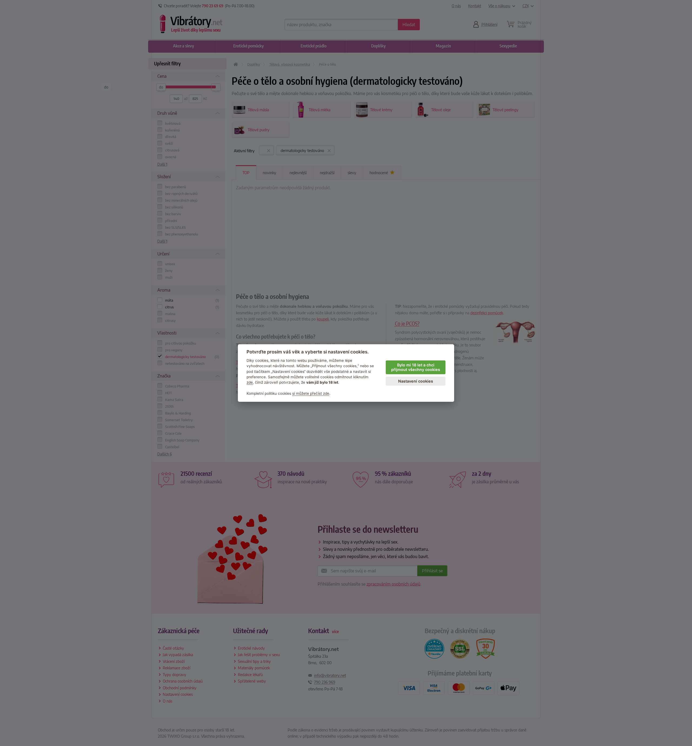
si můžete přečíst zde (310, 393)
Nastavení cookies (415, 381)
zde (250, 382)
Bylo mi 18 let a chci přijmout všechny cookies (415, 367)
